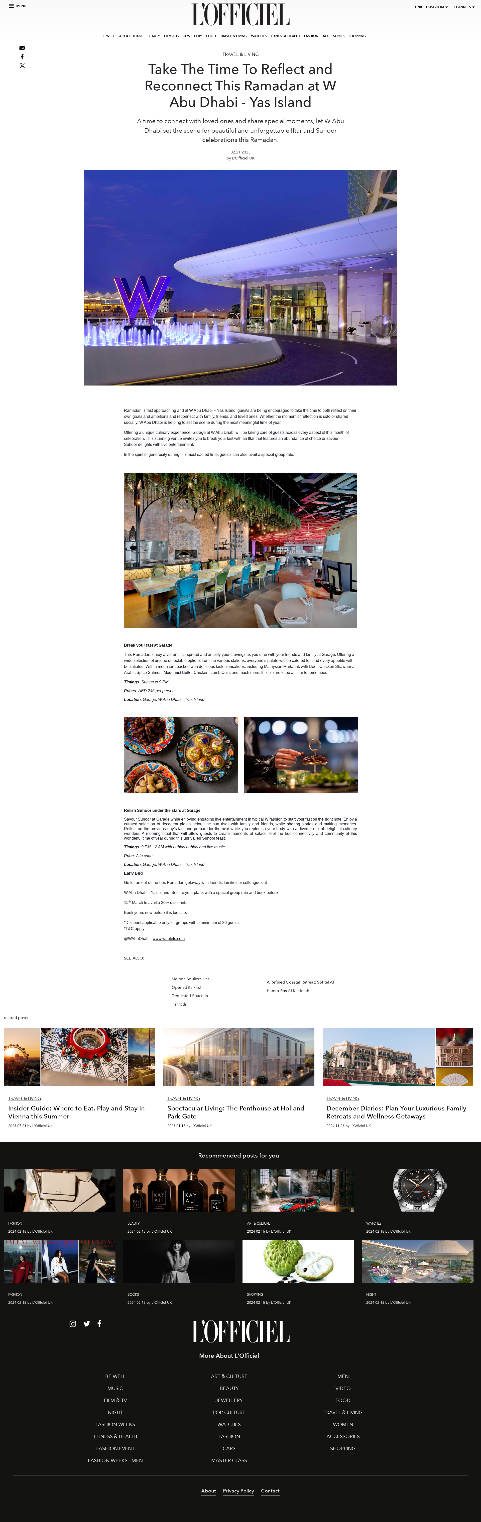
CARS (229, 1448)
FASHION (311, 36)
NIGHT (115, 1412)
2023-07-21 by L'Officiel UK (30, 1126)
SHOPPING (357, 36)
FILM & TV (171, 36)
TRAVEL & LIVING (233, 36)
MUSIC (115, 1388)
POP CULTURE (229, 1412)
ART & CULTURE (131, 36)
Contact (270, 1491)
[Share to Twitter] (22, 66)
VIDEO (343, 1388)
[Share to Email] (22, 48)
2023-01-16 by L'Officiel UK (189, 1126)
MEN (343, 1376)
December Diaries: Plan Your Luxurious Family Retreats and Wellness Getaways (396, 1112)
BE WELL (108, 36)
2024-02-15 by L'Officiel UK (30, 1231)
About (208, 1491)
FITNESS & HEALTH (285, 36)
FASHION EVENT (115, 1448)
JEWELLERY (193, 36)
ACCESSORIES (333, 36)
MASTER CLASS (229, 1460)
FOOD (211, 36)
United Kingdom (430, 7)
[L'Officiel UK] (240, 14)
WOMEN (343, 1424)
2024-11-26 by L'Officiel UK (348, 1126)
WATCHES (259, 36)
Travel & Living (240, 54)
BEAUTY (154, 36)
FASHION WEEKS (115, 1424)
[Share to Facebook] (22, 57)
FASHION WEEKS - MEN (115, 1460)
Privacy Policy (238, 1491)
